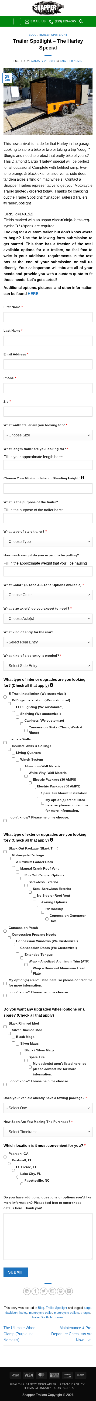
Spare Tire (37, 1057)
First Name (13, 307)
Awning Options (54, 902)
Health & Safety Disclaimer (33, 1384)
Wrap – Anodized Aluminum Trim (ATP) (59, 961)
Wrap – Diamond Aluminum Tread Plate (59, 970)
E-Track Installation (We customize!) (37, 693)
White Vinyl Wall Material (48, 773)
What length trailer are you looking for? (35, 449)
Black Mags (25, 1037)
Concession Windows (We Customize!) (47, 941)
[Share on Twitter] (44, 1291)
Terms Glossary (37, 1388)
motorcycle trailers (66, 1312)
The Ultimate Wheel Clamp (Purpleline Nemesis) (19, 1334)
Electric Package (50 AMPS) (58, 786)
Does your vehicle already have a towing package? (45, 1098)
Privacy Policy (72, 1384)
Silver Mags (29, 1043)
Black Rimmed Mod (24, 1023)
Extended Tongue (38, 954)
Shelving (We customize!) (40, 714)
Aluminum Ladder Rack (34, 862)
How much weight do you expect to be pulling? (41, 555)
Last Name (12, 330)
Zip (7, 401)
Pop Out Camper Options (44, 875)
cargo (87, 1308)
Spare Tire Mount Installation (64, 793)
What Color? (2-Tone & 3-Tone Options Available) (43, 585)
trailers (59, 1317)
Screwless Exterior (43, 882)
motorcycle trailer (40, 1312)
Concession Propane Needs (34, 934)
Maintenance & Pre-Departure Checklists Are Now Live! (72, 1334)
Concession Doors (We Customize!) (48, 948)
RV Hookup (54, 909)
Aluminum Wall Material (43, 766)
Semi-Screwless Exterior (52, 889)
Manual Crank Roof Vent (39, 868)
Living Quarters (28, 753)
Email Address (15, 354)
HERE (33, 294)
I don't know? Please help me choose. (39, 817)
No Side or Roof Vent (53, 895)
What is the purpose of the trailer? (30, 502)
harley (23, 1312)
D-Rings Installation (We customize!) (41, 700)
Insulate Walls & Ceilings (31, 746)
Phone (9, 378)
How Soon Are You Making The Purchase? (37, 1122)
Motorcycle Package (28, 855)
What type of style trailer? (25, 531)
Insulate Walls (20, 739)
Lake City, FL (30, 1174)
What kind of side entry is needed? (32, 655)
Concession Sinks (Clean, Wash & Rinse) (55, 729)
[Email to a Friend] (52, 1291)
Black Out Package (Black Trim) (33, 848)
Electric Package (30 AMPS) (54, 779)
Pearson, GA (18, 1153)
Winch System (31, 759)
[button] (17, 21)
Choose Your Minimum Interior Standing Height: (43, 478)
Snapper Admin (71, 61)
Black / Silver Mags (39, 1050)
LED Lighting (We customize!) (40, 707)
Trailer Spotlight (53, 34)
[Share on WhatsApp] (27, 1291)
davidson (11, 1312)
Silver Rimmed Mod (27, 1030)
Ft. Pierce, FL (26, 1167)
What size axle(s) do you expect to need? (37, 608)
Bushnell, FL (22, 1160)
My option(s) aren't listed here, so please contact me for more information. (66, 805)
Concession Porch (23, 928)
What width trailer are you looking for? (35, 425)
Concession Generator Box (68, 918)
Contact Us (64, 1388)
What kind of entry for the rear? (28, 632)
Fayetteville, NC (36, 1180)
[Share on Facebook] (35, 1291)
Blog (33, 34)
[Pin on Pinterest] (61, 1291)
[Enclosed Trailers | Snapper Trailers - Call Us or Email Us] (48, 8)
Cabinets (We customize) (44, 720)
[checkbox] (5, 697)
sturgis (85, 1312)
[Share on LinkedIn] (69, 1291)
